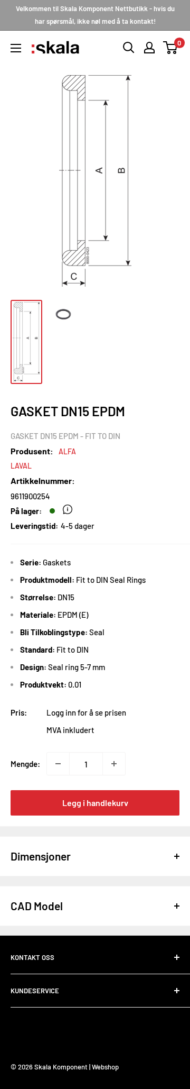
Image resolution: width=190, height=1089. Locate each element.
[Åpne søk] (129, 47)
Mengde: (25, 763)
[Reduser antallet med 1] (58, 764)
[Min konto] (149, 47)
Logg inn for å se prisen (86, 712)
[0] (170, 47)
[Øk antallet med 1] (114, 764)
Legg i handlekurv (95, 803)
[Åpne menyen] (16, 48)
